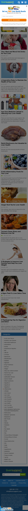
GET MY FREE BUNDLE (14, 20)
